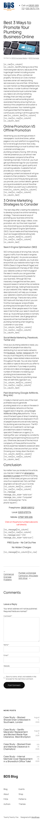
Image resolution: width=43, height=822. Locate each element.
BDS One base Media (19, 58)
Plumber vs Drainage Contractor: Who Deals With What (28, 576)
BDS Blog (11, 776)
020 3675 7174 (32, 8)
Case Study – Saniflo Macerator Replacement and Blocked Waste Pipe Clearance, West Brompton (17, 733)
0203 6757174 (24, 512)
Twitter (19, 352)
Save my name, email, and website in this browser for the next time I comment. (21, 677)
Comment (8, 616)
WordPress (35, 817)
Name (6, 645)
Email (6, 655)
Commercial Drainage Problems (9, 577)
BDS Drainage (34, 58)
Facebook (11, 352)
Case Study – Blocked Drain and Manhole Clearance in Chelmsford (17, 746)
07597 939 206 (25, 517)
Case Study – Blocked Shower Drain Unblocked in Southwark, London (17, 719)
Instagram (27, 352)
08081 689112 (27, 507)
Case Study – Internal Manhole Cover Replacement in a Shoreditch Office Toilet (18, 759)
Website (7, 666)
